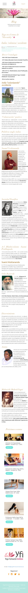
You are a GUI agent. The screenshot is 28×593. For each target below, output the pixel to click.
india (6, 47)
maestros (16, 47)
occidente (24, 47)
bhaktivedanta (25, 48)
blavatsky (3, 49)
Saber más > (9, 447)
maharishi (11, 48)
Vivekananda (6, 48)
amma (12, 49)
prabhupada (20, 48)
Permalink (3, 51)
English (23, 4)
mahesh (14, 48)
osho (6, 49)
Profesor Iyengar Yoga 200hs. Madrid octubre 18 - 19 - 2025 (14, 540)
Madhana (4, 46)
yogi (17, 48)
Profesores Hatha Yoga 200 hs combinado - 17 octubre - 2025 (14, 518)
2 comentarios (8, 51)
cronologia (20, 47)
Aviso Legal (22, 588)
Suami (3, 48)
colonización (9, 47)
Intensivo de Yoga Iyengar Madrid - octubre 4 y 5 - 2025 (14, 443)
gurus (13, 47)
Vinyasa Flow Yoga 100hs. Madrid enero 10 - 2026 (13, 492)
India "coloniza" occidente (14, 42)
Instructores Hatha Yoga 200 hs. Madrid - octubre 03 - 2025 (15, 469)
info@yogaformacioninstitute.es (16, 566)
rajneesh (9, 49)
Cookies (4, 588)
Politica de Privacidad (12, 588)
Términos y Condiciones (14, 590)
